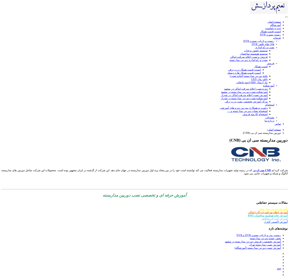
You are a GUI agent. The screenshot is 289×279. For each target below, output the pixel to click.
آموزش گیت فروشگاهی (274, 218)
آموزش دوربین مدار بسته (273, 209)
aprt (279, 268)
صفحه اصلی (274, 129)
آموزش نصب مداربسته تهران (265, 244)
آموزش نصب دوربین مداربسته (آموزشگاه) (257, 247)
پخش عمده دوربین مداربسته (265, 238)
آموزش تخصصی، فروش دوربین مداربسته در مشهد (253, 241)
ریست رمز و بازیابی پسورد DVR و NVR (258, 235)
